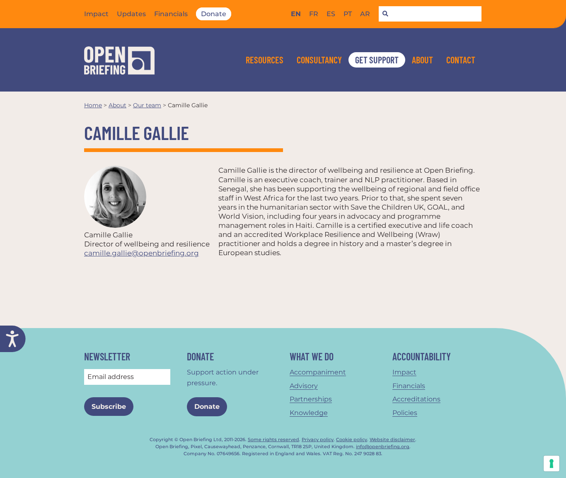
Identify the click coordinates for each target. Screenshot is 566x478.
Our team (147, 105)
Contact (460, 59)
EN (296, 14)
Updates (131, 14)
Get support (377, 59)
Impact (96, 14)
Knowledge (309, 413)
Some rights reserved (273, 439)
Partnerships (311, 399)
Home (93, 105)
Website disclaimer (392, 439)
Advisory (304, 386)
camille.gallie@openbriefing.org (141, 253)
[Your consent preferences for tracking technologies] (551, 463)
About (422, 59)
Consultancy (319, 59)
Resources (264, 59)
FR (313, 14)
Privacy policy (318, 439)
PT (347, 14)
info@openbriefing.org (382, 446)
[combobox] (430, 14)
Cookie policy (351, 439)
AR (365, 14)
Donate (213, 14)
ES (331, 14)
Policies (404, 413)
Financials (171, 14)
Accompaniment (318, 372)
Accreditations (416, 399)
